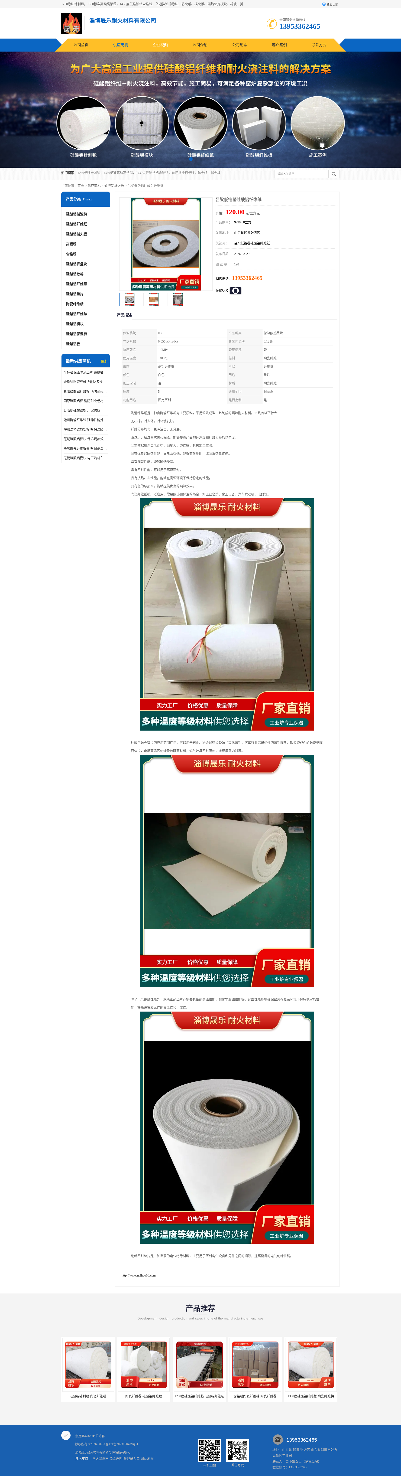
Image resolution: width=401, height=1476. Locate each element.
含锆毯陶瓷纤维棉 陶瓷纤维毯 (199, 1396)
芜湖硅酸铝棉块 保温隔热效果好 (86, 439)
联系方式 (319, 45)
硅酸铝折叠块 (76, 264)
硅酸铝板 (73, 344)
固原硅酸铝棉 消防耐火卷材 (83, 401)
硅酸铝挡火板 (76, 234)
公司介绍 (200, 45)
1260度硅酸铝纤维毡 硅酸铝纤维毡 (143, 1396)
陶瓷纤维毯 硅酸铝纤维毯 (88, 1396)
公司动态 (239, 45)
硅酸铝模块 (75, 324)
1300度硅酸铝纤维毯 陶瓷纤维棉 (255, 1396)
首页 (81, 185)
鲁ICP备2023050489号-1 (122, 1444)
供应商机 (120, 45)
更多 (104, 361)
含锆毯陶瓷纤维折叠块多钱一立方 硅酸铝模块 (86, 382)
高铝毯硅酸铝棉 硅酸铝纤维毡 (310, 1396)
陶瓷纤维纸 (75, 304)
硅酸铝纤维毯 (76, 284)
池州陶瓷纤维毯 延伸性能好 (83, 420)
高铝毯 (71, 244)
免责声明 (116, 1458)
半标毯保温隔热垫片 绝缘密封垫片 (86, 372)
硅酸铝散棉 (75, 274)
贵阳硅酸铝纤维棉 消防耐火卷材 (86, 391)
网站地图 (147, 1458)
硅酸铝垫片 (75, 294)
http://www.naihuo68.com (139, 1275)
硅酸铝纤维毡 (76, 314)
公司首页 (81, 45)
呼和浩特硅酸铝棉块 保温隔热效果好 (86, 429)
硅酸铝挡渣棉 (76, 214)
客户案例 (279, 45)
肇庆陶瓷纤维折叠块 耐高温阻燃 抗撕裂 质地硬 (86, 448)
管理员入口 (131, 1458)
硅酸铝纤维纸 (114, 185)
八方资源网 (100, 1458)
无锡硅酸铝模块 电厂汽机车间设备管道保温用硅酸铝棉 (86, 458)
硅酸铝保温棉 (76, 334)
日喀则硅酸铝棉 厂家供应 (82, 410)
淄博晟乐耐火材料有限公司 (93, 1452)
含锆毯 (71, 254)
